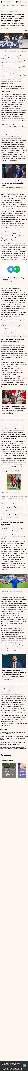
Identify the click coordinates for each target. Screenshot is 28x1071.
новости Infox (7, 761)
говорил (16, 316)
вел (9, 632)
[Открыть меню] (26, 2)
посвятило (9, 334)
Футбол (15, 11)
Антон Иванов (4, 28)
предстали (23, 700)
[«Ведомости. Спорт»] (1, 2)
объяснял (21, 496)
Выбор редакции (6, 5)
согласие (13, 1065)
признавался (17, 599)
